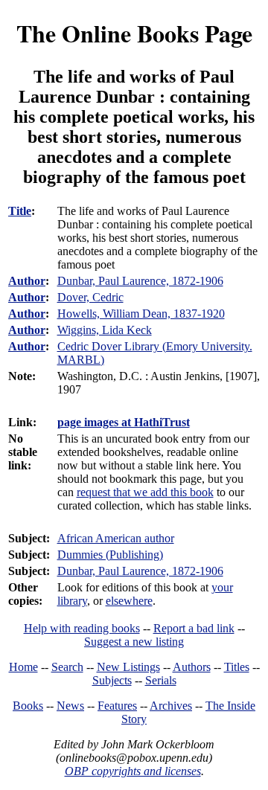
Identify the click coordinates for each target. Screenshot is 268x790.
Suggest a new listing (134, 641)
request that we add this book (145, 492)
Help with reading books (82, 628)
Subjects (112, 680)
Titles (236, 667)
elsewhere (129, 600)
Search (67, 667)
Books (28, 705)
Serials (160, 680)
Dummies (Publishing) (110, 554)
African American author (115, 538)
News (70, 705)
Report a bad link (193, 628)
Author (26, 280)
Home (23, 667)
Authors (192, 667)
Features (117, 705)
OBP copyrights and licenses (133, 771)
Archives (171, 705)
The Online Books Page (134, 33)
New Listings (128, 667)
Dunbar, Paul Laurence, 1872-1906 (140, 571)
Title (19, 211)
